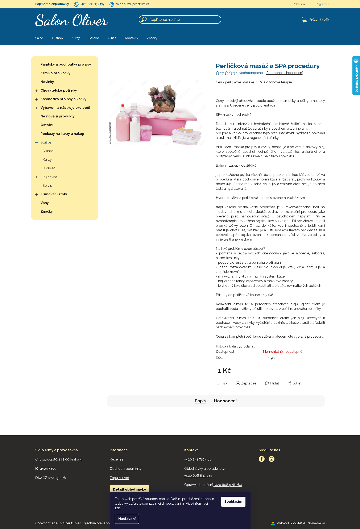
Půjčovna (50, 177)
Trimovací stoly (54, 194)
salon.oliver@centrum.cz (132, 4)
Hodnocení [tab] (225, 400)
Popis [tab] (200, 400)
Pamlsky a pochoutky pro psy (66, 64)
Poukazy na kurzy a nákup (62, 134)
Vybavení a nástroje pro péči (65, 108)
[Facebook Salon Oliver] (262, 459)
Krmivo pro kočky (55, 73)
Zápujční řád (119, 478)
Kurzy (47, 160)
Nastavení (127, 519)
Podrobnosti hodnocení (284, 73)
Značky (47, 211)
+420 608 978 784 (228, 485)
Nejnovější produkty (58, 116)
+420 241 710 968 (198, 459)
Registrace (322, 4)
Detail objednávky (129, 489)
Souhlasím (233, 502)
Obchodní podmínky (125, 469)
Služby (46, 142)
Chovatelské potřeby (59, 90)
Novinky (47, 82)
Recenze (116, 459)
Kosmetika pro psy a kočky (63, 99)
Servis (47, 186)
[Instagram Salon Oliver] (271, 459)
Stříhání (48, 151)
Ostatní (47, 125)
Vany (45, 203)
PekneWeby (315, 523)
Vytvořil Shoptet (289, 523)
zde (118, 508)
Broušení (49, 168)
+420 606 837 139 (92, 4)
